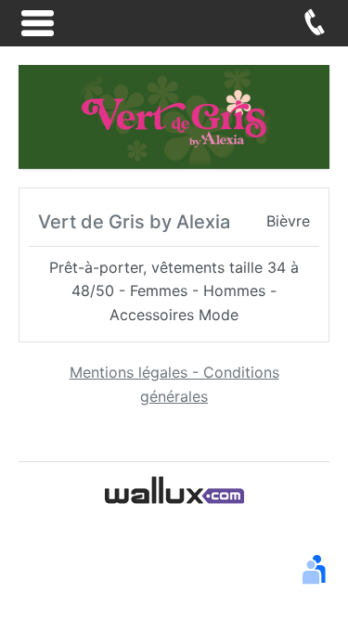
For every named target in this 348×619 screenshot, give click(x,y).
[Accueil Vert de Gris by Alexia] (174, 115)
